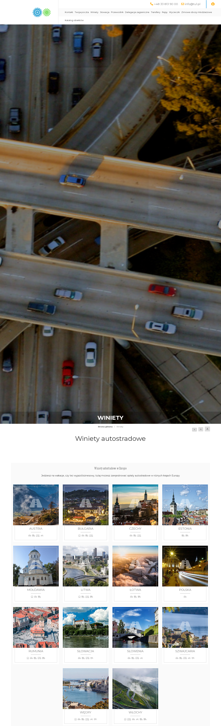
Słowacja (104, 12)
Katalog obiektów (74, 20)
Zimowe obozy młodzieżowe (196, 12)
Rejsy (164, 12)
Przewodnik (117, 12)
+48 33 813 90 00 (166, 4)
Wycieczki (174, 12)
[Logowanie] (213, 4)
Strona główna (105, 427)
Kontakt (69, 12)
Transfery (155, 12)
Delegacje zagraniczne (137, 12)
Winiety (94, 12)
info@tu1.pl (192, 4)
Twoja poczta (82, 12)
